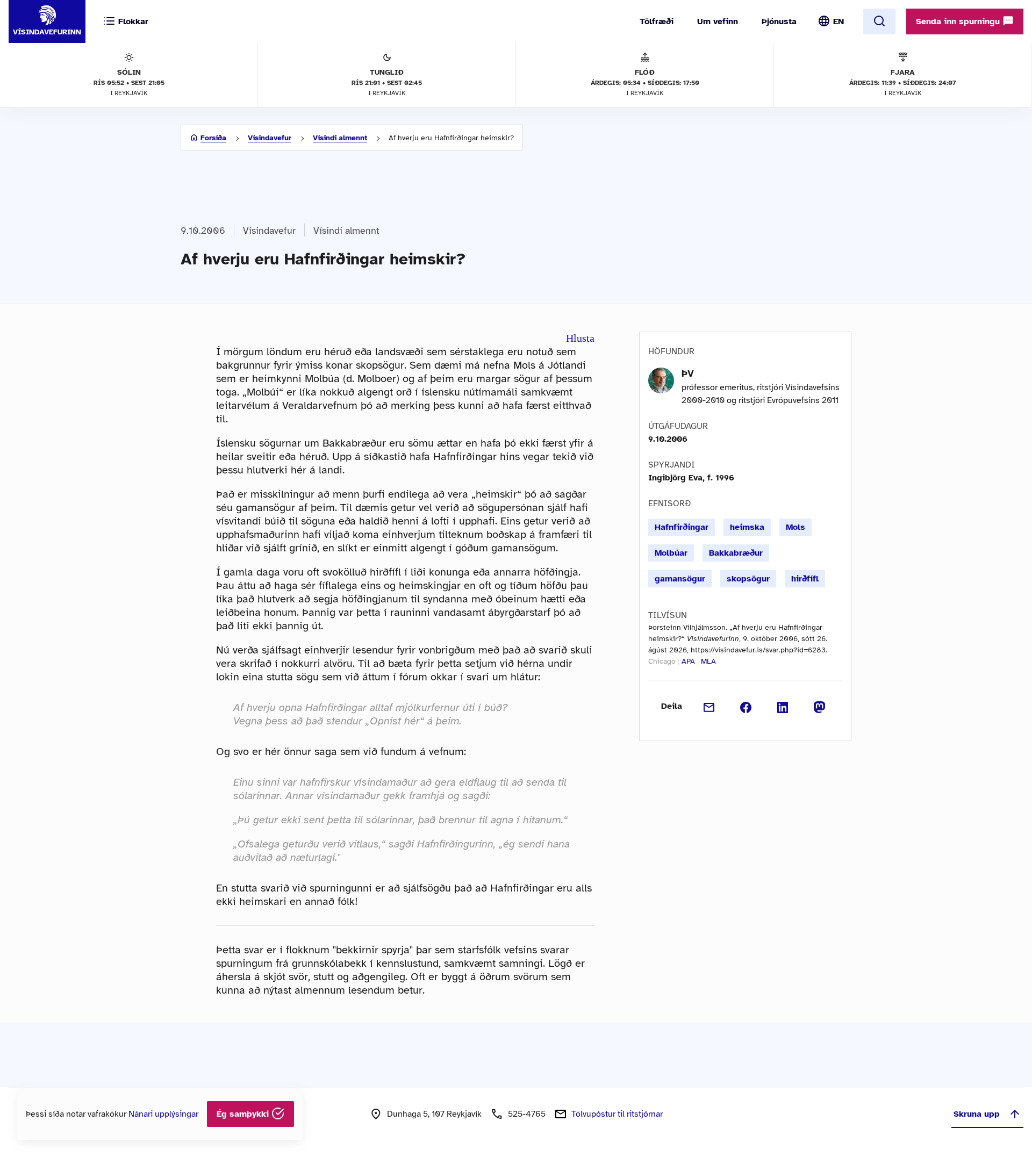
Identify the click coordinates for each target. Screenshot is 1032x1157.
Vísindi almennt (340, 137)
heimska (747, 527)
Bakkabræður (736, 553)
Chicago (662, 661)
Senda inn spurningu (959, 21)
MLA (708, 661)
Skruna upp (977, 1114)
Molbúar (671, 553)
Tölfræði (656, 21)
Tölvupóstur (617, 1114)
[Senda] (709, 706)
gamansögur (680, 578)
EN (838, 21)
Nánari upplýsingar (163, 1114)
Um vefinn (717, 21)
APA (688, 661)
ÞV (688, 373)
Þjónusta (779, 21)
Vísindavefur (269, 137)
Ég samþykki (244, 1114)
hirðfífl (805, 578)
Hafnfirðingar (681, 527)
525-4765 (527, 1114)
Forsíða (213, 137)
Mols (795, 527)
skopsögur (748, 578)
